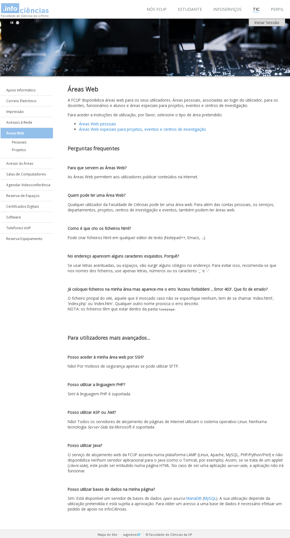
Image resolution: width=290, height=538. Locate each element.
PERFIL (277, 9)
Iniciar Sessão (267, 22)
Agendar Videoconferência (28, 185)
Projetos (19, 149)
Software (13, 217)
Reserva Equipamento (24, 238)
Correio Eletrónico (21, 100)
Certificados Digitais (22, 206)
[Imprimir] (17, 22)
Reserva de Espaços (22, 195)
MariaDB (194, 498)
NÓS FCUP (157, 9)
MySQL (210, 498)
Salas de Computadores (26, 174)
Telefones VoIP (18, 228)
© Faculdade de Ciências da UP (169, 534)
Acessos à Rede (19, 122)
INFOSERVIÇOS (227, 9)
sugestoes (130, 534)
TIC (256, 9)
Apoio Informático (21, 90)
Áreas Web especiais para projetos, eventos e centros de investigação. (143, 129)
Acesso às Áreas (19, 163)
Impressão (15, 111)
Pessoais (19, 142)
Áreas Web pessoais (97, 124)
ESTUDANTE (190, 9)
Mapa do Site (107, 534)
